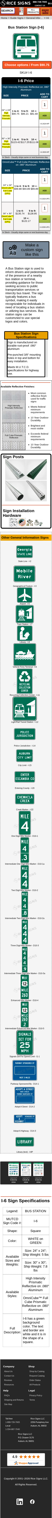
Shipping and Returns (14, 1400)
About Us (8, 1371)
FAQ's (7, 1395)
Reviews (8, 1380)
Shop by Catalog (36, 1371)
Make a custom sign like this (32, 250)
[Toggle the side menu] (21, 11)
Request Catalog (37, 1376)
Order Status (35, 1380)
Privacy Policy (35, 1395)
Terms (32, 1400)
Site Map (8, 1404)
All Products (34, 1385)
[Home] (15, 4)
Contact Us (9, 1376)
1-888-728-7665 (12, 1422)
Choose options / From (27, 65)
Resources (9, 1385)
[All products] (33, 11)
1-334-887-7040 (12, 1429)
